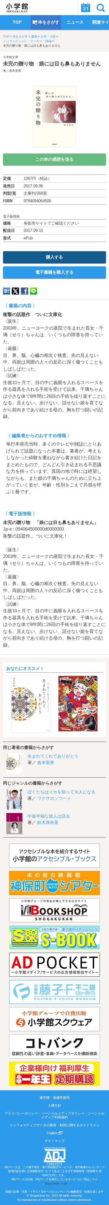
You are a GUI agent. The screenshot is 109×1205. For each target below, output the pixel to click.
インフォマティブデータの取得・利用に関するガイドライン (55, 1125)
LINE (33, 291)
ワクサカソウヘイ (54, 798)
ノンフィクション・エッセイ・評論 (27, 41)
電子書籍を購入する (54, 272)
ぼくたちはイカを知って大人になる (61, 791)
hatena (6, 291)
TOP (6, 36)
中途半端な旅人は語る (49, 816)
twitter (15, 291)
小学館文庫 (10, 57)
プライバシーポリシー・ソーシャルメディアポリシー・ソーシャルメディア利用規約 (54, 1115)
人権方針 (54, 1105)
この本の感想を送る (54, 159)
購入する (54, 257)
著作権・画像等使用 (55, 1097)
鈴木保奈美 (47, 822)
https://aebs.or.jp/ (56, 1183)
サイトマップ (54, 1141)
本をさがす (20, 36)
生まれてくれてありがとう (53, 756)
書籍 (34, 36)
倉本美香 (15, 70)
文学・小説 (48, 36)
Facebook (24, 291)
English (52, 1133)
